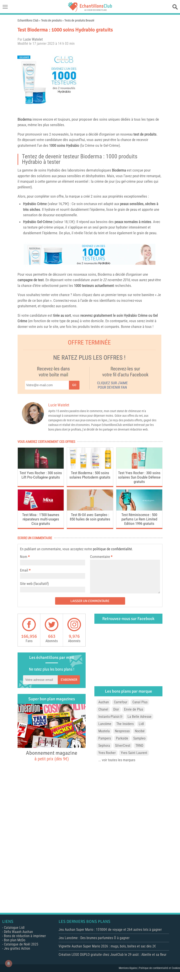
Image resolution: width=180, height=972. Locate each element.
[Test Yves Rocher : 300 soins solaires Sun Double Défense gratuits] (139, 467)
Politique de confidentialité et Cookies (159, 968)
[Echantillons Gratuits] (90, 10)
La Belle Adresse (139, 717)
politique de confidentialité (112, 549)
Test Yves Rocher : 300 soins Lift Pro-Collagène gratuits (41, 475)
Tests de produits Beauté (79, 20)
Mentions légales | (129, 968)
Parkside (122, 738)
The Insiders (125, 724)
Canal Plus (140, 702)
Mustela (104, 731)
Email (24, 570)
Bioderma (25, 119)
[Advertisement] (122, 79)
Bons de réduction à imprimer (25, 936)
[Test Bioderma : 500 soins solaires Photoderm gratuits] (90, 467)
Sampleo (139, 738)
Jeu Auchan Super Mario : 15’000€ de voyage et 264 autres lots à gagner (110, 929)
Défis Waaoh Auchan (18, 932)
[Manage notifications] (8, 963)
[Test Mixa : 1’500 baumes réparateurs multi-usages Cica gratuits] (41, 509)
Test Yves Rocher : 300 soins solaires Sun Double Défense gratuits (139, 477)
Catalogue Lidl (14, 928)
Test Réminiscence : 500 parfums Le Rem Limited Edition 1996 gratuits (139, 519)
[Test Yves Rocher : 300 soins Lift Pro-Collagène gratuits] (41, 467)
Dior (116, 709)
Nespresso (122, 731)
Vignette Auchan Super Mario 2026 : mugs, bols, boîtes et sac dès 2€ (107, 946)
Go (74, 385)
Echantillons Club (28, 20)
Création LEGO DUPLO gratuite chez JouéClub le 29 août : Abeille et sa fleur (112, 954)
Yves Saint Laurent (134, 753)
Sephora (104, 745)
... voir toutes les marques (116, 760)
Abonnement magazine (51, 755)
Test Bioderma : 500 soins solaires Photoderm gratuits (89, 475)
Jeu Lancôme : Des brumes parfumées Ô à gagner (94, 938)
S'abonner (69, 680)
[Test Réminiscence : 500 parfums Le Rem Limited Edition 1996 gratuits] (139, 509)
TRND (139, 745)
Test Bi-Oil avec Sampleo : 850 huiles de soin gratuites (90, 517)
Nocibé (140, 731)
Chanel (103, 709)
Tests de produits (51, 20)
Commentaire (101, 556)
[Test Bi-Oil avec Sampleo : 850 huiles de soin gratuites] (90, 509)
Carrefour (120, 702)
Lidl (141, 724)
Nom (23, 556)
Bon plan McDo (14, 940)
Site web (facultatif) (34, 583)
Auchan (103, 702)
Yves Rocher (107, 753)
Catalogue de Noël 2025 (21, 944)
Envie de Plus (133, 709)
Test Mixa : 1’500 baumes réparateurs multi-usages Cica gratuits (40, 519)
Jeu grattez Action (17, 948)
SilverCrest (122, 745)
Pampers (104, 738)
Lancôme (104, 724)
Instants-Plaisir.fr (110, 717)
